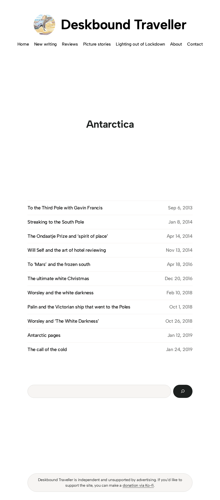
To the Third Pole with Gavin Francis (65, 208)
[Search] (182, 391)
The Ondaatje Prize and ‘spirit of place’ (68, 236)
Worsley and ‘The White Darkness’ (63, 321)
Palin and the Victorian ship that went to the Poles (79, 307)
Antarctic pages (44, 335)
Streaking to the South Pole (56, 222)
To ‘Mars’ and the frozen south (59, 264)
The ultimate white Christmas (58, 278)
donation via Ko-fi (138, 485)
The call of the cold (47, 349)
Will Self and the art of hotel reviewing (67, 250)
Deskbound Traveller (123, 24)
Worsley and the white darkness (61, 293)
